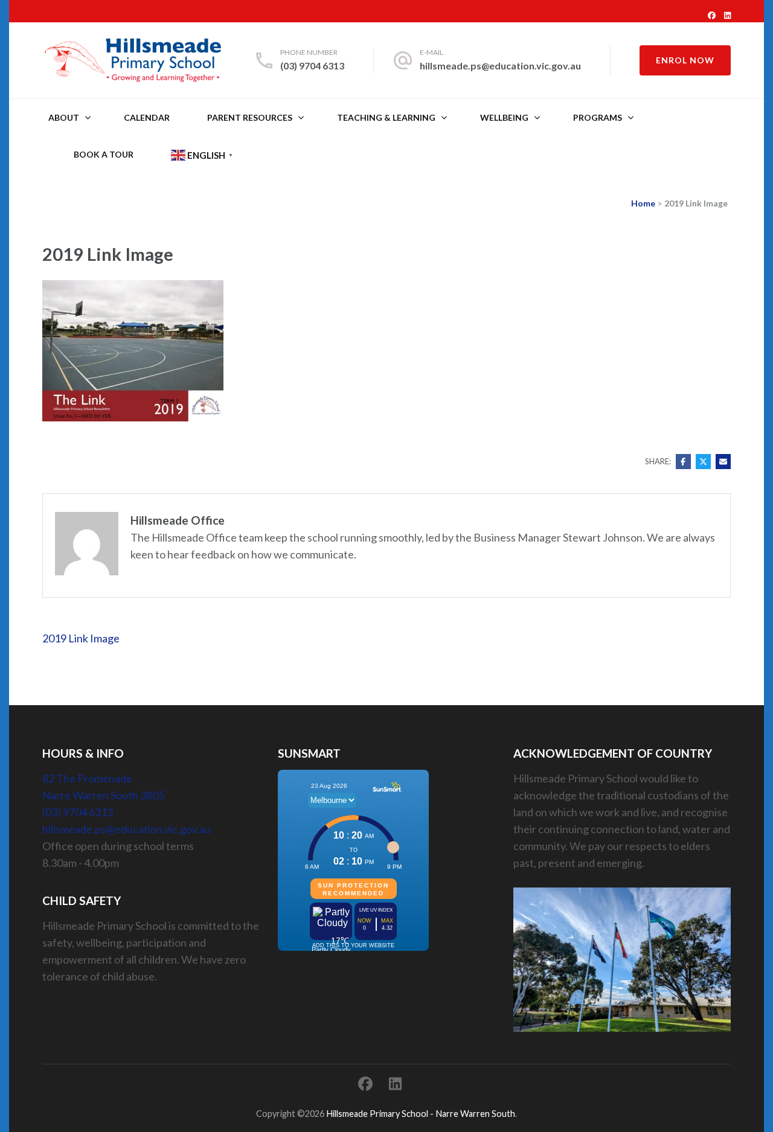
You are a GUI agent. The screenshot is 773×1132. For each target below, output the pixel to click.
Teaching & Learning (386, 117)
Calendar (147, 117)
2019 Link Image (81, 638)
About (63, 117)
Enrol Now (685, 60)
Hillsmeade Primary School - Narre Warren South (420, 1113)
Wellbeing (504, 117)
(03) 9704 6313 (312, 65)
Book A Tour (103, 154)
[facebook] (712, 15)
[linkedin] (727, 15)
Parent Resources (249, 117)
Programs (597, 117)
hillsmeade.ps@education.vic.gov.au (500, 65)
